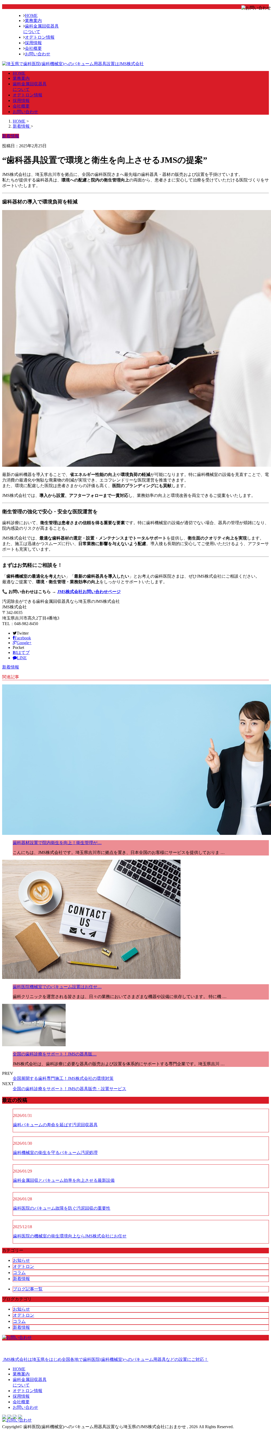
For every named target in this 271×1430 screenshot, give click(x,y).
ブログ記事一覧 (28, 1289)
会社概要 (33, 48)
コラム (19, 1272)
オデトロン (23, 1266)
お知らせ (21, 1260)
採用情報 (33, 43)
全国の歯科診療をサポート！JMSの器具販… (55, 1054)
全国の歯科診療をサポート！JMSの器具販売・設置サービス (69, 1088)
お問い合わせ (37, 54)
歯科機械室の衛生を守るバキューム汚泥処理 (55, 1152)
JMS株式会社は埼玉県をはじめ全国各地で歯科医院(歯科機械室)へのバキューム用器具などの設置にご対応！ (105, 1359)
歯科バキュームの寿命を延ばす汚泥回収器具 (55, 1124)
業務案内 (33, 20)
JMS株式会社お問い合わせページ (89, 591)
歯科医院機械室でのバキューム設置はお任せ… (57, 986)
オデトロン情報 (40, 37)
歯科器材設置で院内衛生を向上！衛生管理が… (57, 842)
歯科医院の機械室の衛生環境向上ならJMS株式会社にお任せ (70, 1236)
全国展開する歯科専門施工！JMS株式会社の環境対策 (63, 1078)
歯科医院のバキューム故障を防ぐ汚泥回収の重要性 (61, 1208)
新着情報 (10, 667)
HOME (31, 15)
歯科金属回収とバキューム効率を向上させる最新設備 (64, 1180)
